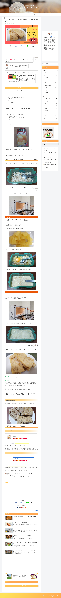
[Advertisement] (21, 52)
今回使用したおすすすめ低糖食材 (13, 100)
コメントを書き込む (21, 585)
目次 (21, 87)
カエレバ (17, 436)
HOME (45, 595)
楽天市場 (15, 438)
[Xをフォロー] (19, 507)
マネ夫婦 (50, 36)
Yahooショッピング (23, 438)
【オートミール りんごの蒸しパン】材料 (14, 90)
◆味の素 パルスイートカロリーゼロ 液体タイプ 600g (23, 457)
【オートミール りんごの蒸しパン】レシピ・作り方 (16, 92)
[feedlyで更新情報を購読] (24, 507)
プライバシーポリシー (50, 595)
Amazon (18, 438)
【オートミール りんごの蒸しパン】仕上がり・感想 (16, 95)
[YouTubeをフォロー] (22, 507)
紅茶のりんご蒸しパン (13, 98)
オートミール (11, 102)
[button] (33, 46)
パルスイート (11, 104)
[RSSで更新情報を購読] (26, 507)
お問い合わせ (56, 595)
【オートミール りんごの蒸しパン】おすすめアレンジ (17, 97)
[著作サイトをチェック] (17, 507)
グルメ (7, 482)
